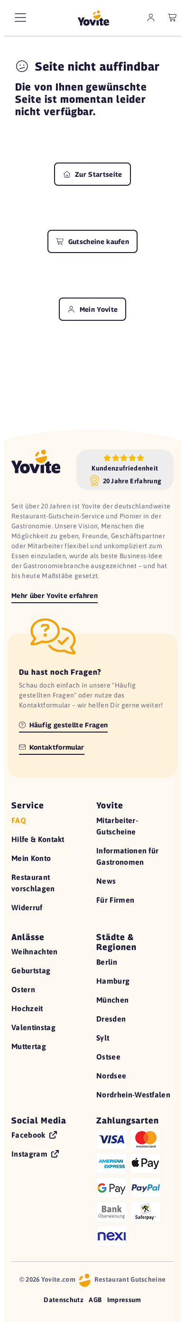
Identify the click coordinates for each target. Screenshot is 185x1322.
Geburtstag (30, 970)
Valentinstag (33, 1027)
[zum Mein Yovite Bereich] (151, 17)
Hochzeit (27, 1008)
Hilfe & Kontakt (38, 839)
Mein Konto (31, 858)
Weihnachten (34, 951)
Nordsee (111, 1075)
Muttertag (28, 1046)
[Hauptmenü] (20, 18)
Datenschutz (63, 1300)
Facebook (29, 1135)
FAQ (18, 820)
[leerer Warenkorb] (172, 17)
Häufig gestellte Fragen (68, 725)
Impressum (124, 1300)
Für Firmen (115, 900)
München (112, 1000)
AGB (95, 1300)
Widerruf (27, 907)
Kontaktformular (56, 747)
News (106, 881)
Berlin (106, 962)
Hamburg (113, 981)
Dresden (111, 1018)
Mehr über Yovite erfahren (54, 595)
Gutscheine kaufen (97, 241)
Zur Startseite (97, 174)
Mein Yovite (97, 309)
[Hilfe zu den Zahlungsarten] (135, 1185)
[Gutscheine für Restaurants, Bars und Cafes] (93, 18)
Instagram (30, 1154)
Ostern (23, 989)
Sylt (102, 1037)
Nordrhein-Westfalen (133, 1094)
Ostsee (108, 1056)
